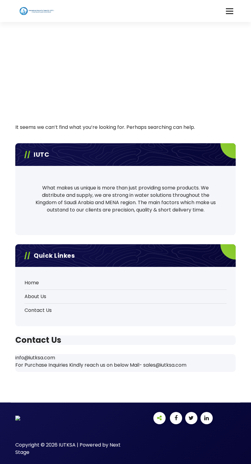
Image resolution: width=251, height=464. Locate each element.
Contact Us (38, 310)
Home (31, 282)
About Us (35, 296)
